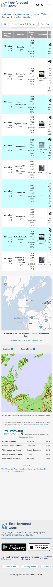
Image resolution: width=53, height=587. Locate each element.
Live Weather (38, 469)
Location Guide (18, 471)
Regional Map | (16, 340)
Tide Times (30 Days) (23, 24)
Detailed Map (37, 340)
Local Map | (27, 340)
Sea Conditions (25, 469)
